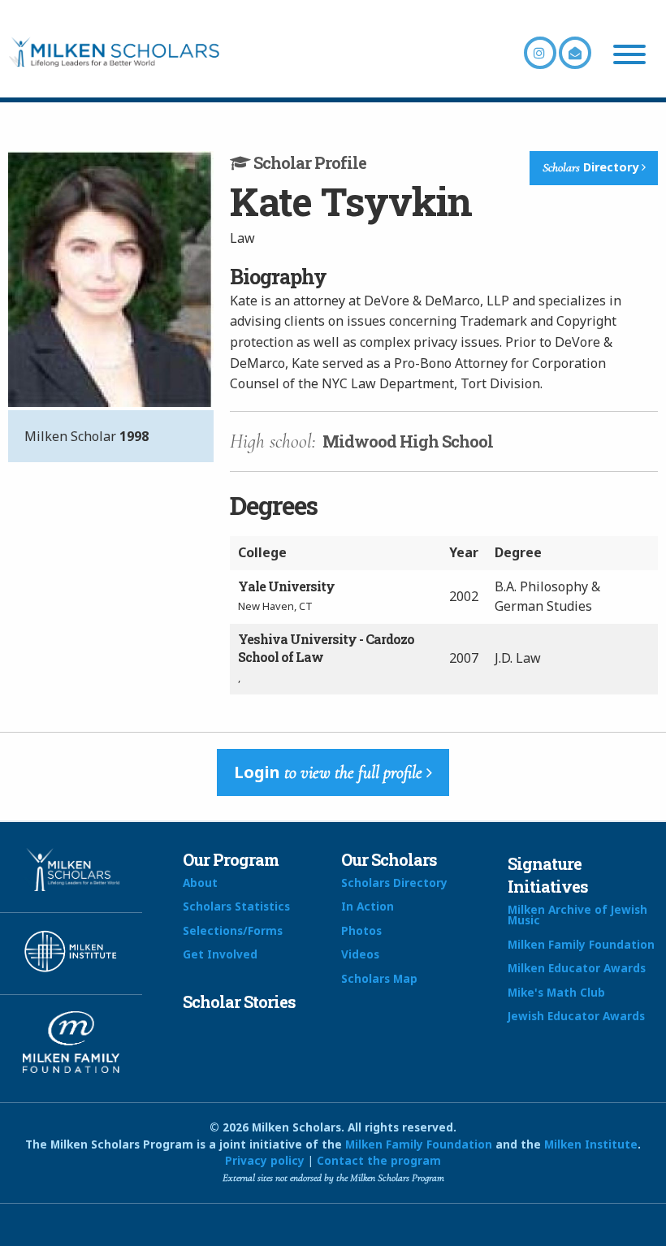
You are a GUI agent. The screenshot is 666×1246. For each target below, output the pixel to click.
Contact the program (379, 1160)
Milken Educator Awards (577, 968)
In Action (367, 906)
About (200, 882)
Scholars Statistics (236, 906)
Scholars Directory (394, 882)
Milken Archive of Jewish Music (577, 915)
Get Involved (220, 954)
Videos (360, 954)
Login (328, 772)
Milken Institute (591, 1144)
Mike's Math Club (556, 992)
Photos (361, 930)
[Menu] (629, 56)
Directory (592, 167)
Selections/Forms (233, 930)
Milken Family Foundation (581, 944)
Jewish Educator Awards (576, 1015)
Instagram (540, 53)
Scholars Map (379, 978)
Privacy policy (265, 1160)
